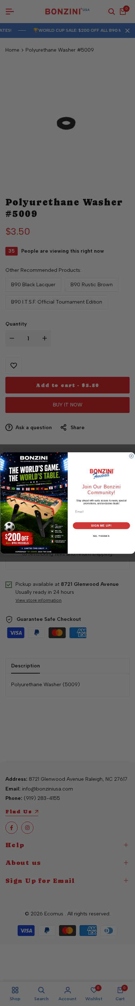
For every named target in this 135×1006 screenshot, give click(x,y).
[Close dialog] (131, 456)
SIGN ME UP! (101, 525)
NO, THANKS (101, 536)
